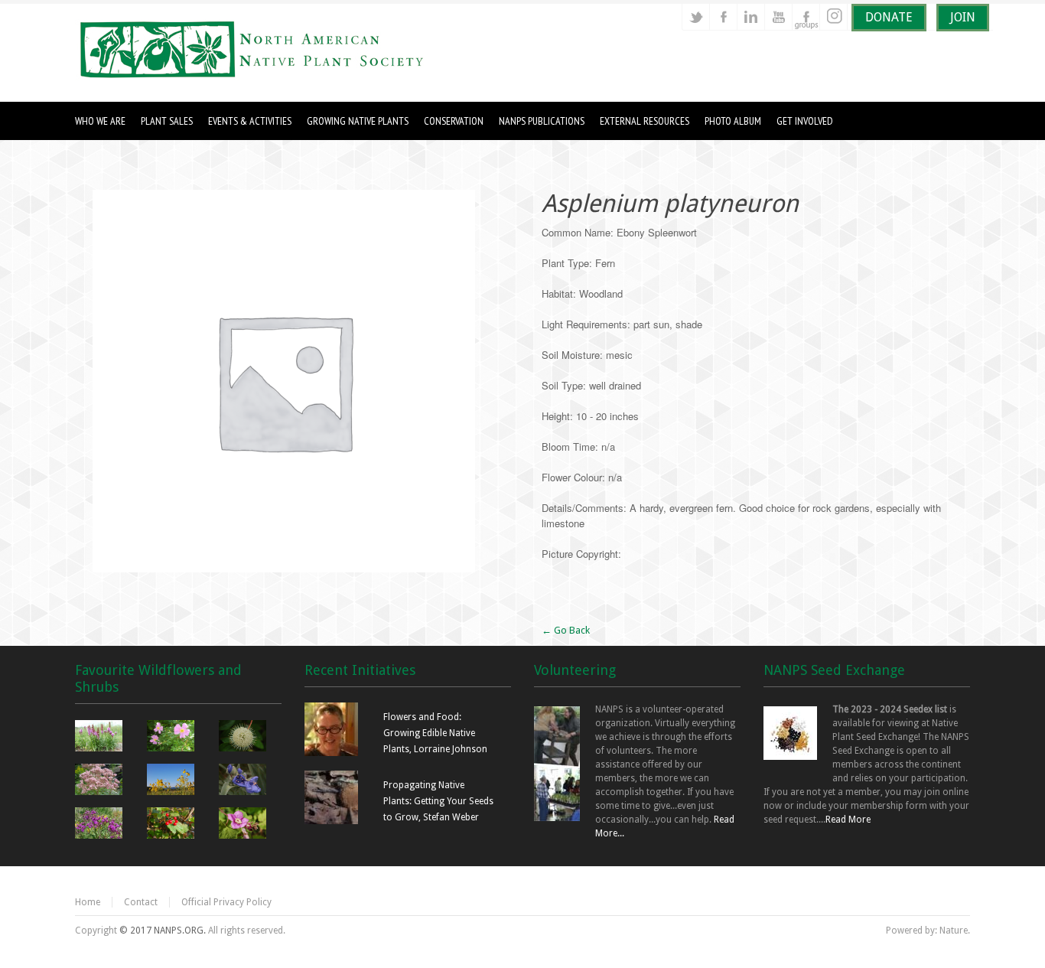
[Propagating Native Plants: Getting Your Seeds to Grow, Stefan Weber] (331, 821)
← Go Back (566, 630)
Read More (848, 819)
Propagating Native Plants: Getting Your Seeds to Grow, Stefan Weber (438, 801)
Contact (141, 902)
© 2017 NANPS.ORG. (162, 930)
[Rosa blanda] (172, 737)
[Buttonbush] (244, 737)
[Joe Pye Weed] (100, 781)
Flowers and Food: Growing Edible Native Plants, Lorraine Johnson (435, 733)
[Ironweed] (100, 825)
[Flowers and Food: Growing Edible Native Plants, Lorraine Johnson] (331, 753)
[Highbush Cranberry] (172, 825)
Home (87, 902)
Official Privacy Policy (226, 902)
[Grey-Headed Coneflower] (172, 781)
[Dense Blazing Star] (100, 737)
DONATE (889, 17)
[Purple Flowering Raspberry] (244, 825)
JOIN (962, 17)
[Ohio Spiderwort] (244, 781)
